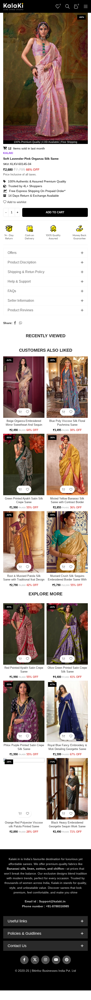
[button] (20, 412)
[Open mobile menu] (85, 6)
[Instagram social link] (45, 960)
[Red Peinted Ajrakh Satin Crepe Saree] (23, 634)
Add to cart (55, 212)
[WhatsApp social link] (20, 323)
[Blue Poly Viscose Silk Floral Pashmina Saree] (67, 387)
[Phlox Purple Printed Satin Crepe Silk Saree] (23, 711)
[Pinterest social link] (66, 960)
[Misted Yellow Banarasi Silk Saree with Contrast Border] (67, 464)
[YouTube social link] (56, 960)
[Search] (67, 6)
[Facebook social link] (15, 323)
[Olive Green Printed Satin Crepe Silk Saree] (67, 634)
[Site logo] (13, 6)
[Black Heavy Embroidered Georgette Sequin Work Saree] (67, 788)
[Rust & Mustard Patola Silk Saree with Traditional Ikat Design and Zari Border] (23, 542)
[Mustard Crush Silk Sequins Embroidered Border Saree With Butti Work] (67, 542)
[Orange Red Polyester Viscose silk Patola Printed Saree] (23, 788)
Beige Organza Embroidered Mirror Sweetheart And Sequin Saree (24, 425)
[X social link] (35, 960)
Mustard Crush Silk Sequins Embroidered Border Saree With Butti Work (67, 580)
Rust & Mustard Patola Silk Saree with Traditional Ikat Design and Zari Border (23, 580)
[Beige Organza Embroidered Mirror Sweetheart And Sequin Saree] (23, 387)
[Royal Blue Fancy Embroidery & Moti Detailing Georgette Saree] (67, 711)
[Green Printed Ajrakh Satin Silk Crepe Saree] (23, 464)
